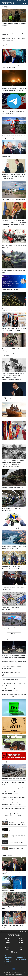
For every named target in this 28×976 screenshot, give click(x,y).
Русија (7, 940)
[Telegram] (25, 0)
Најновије (7, 938)
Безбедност (7, 945)
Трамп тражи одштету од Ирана (10, 679)
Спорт (20, 949)
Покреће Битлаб (20, 961)
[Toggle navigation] (25, 3)
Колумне (21, 942)
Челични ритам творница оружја (10, 528)
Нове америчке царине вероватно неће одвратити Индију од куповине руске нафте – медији (13, 674)
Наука (20, 945)
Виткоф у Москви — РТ (8, 156)
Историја (7, 955)
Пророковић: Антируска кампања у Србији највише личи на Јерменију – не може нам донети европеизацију (13, 176)
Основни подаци (7, 953)
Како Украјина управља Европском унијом (13, 199)
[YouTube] (20, 0)
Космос (20, 944)
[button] (25, 3)
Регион (20, 938)
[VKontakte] (22, 0)
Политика (7, 942)
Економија (7, 944)
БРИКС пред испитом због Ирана (10, 29)
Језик (7, 963)
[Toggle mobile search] (23, 3)
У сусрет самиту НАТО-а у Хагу (10, 289)
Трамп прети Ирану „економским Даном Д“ (12, 788)
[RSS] (2, 0)
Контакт (20, 955)
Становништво (7, 961)
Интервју (20, 940)
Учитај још (14, 633)
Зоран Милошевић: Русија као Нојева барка (14, 419)
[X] (19, 0)
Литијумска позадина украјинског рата (12, 487)
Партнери (20, 953)
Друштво (7, 947)
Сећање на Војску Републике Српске (12, 442)
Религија (7, 959)
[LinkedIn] (24, 0)
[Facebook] (17, 0)
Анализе (7, 949)
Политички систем (7, 957)
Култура (21, 947)
